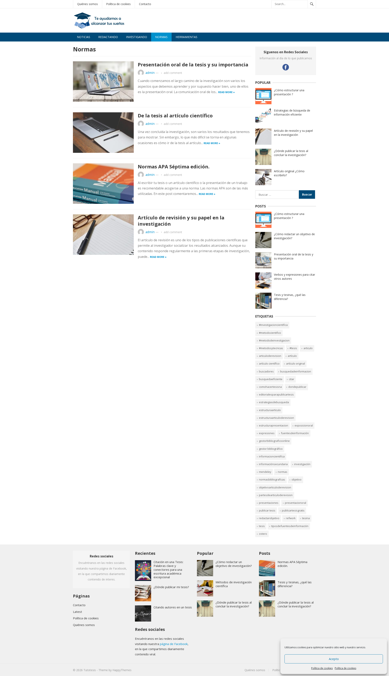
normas (282, 472)
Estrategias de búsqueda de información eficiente (292, 112)
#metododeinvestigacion (274, 340)
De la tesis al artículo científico (175, 115)
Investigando (136, 37)
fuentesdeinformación (295, 433)
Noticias (83, 37)
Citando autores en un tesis (173, 607)
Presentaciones (268, 503)
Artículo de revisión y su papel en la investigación (181, 220)
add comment (173, 73)
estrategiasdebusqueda (274, 402)
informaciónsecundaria (273, 464)
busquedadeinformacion (295, 371)
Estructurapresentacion (273, 425)
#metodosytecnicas (271, 348)
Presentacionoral (295, 503)
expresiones (267, 433)
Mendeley (265, 472)
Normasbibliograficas (272, 479)
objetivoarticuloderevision (275, 487)
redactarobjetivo (269, 518)
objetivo (296, 479)
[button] (380, 5)
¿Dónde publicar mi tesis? (171, 587)
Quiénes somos (84, 625)
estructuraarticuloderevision (276, 418)
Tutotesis (89, 670)
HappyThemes (121, 670)
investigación (302, 464)
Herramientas (186, 37)
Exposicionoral (304, 425)
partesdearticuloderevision (276, 495)
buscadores (266, 371)
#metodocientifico (270, 333)
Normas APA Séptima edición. (173, 166)
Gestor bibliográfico (271, 449)
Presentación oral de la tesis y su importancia (193, 64)
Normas (161, 37)
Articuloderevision (270, 356)
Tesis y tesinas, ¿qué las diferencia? (295, 584)
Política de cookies (322, 668)
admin (150, 73)
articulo (308, 348)
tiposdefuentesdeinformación (289, 526)
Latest (77, 612)
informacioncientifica (272, 456)
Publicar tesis (267, 510)
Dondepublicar (297, 387)
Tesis (262, 526)
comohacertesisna (270, 387)
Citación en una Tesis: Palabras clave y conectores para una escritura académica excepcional (168, 569)
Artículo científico (269, 363)
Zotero (263, 534)
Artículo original (295, 363)
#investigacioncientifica (273, 325)
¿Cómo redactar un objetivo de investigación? (234, 564)
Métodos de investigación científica (234, 584)
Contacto (79, 605)
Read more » (226, 92)
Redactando (108, 37)
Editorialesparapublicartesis (276, 394)
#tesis (293, 348)
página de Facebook (174, 644)
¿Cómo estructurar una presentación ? (289, 92)
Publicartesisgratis (293, 510)
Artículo (292, 356)
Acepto (334, 659)
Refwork (291, 518)
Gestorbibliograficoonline (274, 441)
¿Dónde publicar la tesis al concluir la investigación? (291, 153)
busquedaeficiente (270, 379)
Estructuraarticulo (270, 410)
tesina (306, 518)
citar (291, 379)
